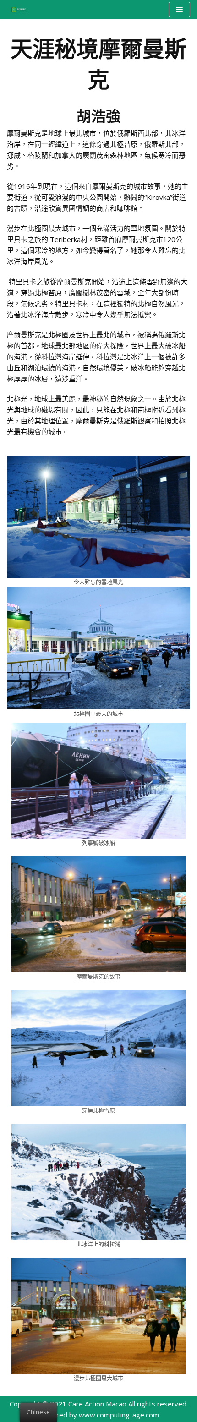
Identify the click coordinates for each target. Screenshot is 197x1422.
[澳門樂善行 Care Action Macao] (16, 9)
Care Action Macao (97, 1403)
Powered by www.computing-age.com (98, 1414)
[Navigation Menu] (179, 9)
